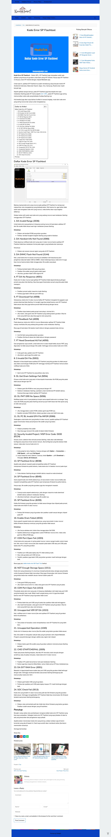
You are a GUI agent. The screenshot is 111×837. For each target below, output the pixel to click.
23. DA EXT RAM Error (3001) (24, 153)
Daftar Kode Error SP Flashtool (23, 109)
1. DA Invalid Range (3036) (23, 111)
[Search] (95, 18)
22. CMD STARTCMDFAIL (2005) (25, 151)
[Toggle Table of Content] (44, 106)
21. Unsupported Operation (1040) (25, 149)
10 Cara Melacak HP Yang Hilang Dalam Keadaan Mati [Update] (59, 757)
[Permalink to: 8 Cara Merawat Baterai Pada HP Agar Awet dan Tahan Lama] (22, 749)
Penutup (17, 157)
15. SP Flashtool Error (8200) (24, 137)
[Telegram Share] (24, 736)
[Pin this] (21, 736)
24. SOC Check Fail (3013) (23, 155)
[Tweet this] (18, 736)
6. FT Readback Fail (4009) (23, 120)
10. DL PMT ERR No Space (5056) (25, 128)
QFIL (44, 94)
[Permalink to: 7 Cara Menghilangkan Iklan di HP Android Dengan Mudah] (41, 749)
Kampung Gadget (55, 833)
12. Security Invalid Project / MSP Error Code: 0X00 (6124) (31, 132)
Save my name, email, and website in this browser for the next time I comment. (39, 816)
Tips (20, 764)
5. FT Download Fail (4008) (23, 118)
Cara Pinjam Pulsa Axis (63, 770)
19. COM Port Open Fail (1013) (24, 145)
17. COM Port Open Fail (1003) (24, 141)
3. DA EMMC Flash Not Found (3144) (26, 115)
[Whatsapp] (27, 736)
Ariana (26, 776)
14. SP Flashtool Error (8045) (24, 136)
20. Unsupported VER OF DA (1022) (26, 147)
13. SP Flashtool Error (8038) (24, 134)
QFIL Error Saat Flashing (20, 770)
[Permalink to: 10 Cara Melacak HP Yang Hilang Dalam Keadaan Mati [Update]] (60, 749)
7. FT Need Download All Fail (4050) (26, 122)
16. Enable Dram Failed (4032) (24, 139)
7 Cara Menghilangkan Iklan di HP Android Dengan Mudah (41, 757)
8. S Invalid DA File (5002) (23, 124)
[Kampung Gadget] (23, 10)
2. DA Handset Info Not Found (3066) (26, 113)
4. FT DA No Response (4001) (24, 117)
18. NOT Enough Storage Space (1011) (26, 143)
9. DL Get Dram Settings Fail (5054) (26, 126)
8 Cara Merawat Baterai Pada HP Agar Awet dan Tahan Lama (22, 757)
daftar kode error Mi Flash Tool (32, 563)
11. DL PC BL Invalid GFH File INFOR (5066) (28, 130)
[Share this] (15, 736)
